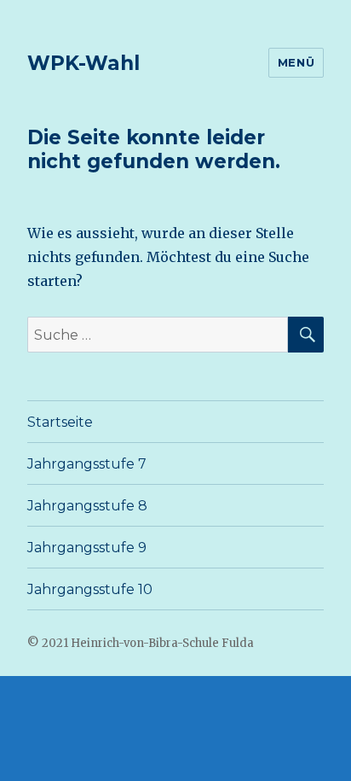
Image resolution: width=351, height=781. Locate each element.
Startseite (60, 422)
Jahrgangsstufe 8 (87, 506)
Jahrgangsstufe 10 (89, 589)
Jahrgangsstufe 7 (87, 464)
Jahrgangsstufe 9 (87, 547)
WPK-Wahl (83, 63)
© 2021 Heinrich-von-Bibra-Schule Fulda (140, 643)
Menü (296, 62)
